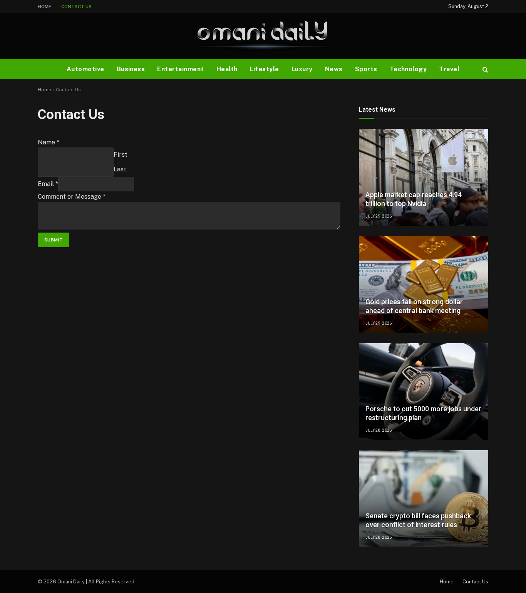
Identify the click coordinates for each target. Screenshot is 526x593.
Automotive (85, 69)
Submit (53, 240)
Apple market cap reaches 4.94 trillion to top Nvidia (413, 199)
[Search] (484, 69)
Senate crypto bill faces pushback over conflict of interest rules (418, 520)
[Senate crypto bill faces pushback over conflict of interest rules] (423, 498)
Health (227, 69)
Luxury (302, 69)
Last (120, 169)
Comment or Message (72, 196)
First (120, 154)
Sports (366, 69)
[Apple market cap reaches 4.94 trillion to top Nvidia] (423, 177)
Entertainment (180, 69)
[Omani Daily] (263, 36)
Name (48, 142)
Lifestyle (264, 69)
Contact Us (76, 6)
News (334, 69)
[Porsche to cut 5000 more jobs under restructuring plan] (423, 391)
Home (44, 6)
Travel (449, 69)
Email (48, 184)
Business (131, 69)
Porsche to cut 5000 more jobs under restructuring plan (423, 413)
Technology (408, 69)
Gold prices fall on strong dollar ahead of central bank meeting (414, 306)
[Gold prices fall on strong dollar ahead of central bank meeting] (423, 284)
